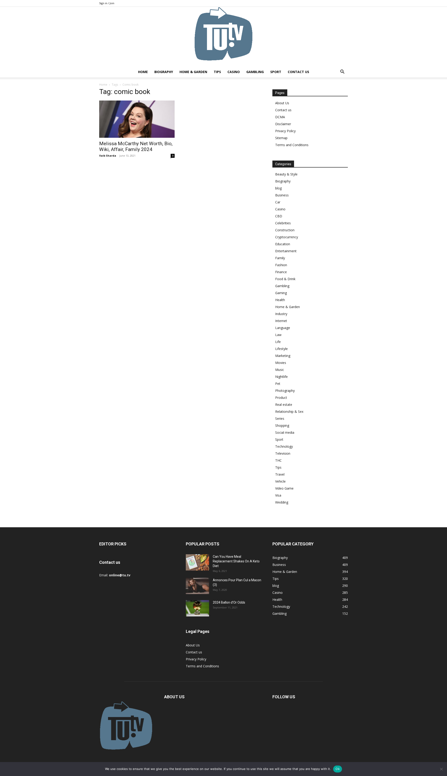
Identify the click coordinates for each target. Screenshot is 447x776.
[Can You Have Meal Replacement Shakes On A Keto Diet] (197, 562)
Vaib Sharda (107, 155)
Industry (281, 314)
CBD (278, 216)
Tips (217, 72)
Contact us (298, 72)
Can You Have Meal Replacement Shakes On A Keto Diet (236, 561)
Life (278, 341)
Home (143, 72)
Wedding (281, 502)
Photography (285, 390)
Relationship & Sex (289, 411)
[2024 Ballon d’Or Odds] (197, 608)
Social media (284, 432)
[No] (441, 769)
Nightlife (281, 376)
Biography (163, 72)
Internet (281, 321)
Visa (278, 495)
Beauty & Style (286, 174)
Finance (281, 272)
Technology (284, 446)
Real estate (283, 404)
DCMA (280, 117)
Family (280, 258)
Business (282, 195)
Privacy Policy (285, 131)
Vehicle (280, 481)
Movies (280, 362)
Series (279, 418)
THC (278, 460)
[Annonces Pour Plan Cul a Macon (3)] (197, 586)
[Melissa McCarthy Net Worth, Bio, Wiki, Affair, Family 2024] (137, 119)
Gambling (255, 72)
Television (282, 453)
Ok (337, 769)
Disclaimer (283, 124)
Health (280, 300)
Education (282, 244)
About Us (282, 103)
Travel (279, 474)
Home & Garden (193, 72)
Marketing (282, 355)
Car (277, 202)
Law (278, 335)
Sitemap (281, 138)
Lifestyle (281, 348)
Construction (285, 230)
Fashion (281, 265)
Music (279, 369)
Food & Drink (285, 279)
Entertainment (286, 251)
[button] (342, 72)
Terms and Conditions (291, 145)
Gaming (281, 293)
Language (282, 328)
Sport (275, 72)
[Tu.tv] (223, 36)
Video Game (284, 488)
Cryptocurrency (286, 237)
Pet (277, 383)
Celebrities (283, 223)
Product (281, 397)
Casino (233, 72)
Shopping (282, 425)
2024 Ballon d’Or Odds (229, 602)
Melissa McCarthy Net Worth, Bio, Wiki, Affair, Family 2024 (136, 146)
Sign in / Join (106, 3)
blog (278, 188)
